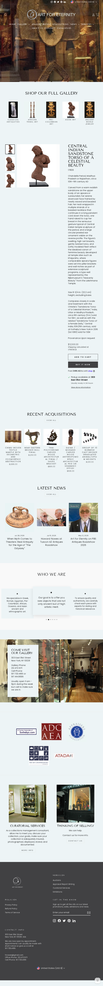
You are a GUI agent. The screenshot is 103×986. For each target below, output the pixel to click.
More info (27, 850)
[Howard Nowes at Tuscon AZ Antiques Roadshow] (51, 517)
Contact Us (75, 841)
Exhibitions (57, 892)
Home (12, 24)
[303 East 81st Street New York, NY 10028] (51, 670)
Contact (50, 28)
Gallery (23, 24)
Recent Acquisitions (55, 24)
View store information (81, 387)
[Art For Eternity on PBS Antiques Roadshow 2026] (83, 517)
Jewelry (36, 24)
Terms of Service (12, 912)
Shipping (72, 347)
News (74, 24)
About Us (37, 28)
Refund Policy (11, 908)
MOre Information (51, 74)
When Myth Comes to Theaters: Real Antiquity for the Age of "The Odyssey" (19, 543)
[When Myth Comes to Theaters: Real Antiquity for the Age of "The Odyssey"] (19, 517)
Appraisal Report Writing (64, 884)
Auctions (57, 880)
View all (51, 420)
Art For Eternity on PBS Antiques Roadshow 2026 (83, 542)
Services (86, 24)
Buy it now (83, 364)
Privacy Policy (11, 905)
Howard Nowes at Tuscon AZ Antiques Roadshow (51, 542)
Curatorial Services (61, 888)
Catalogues (64, 28)
